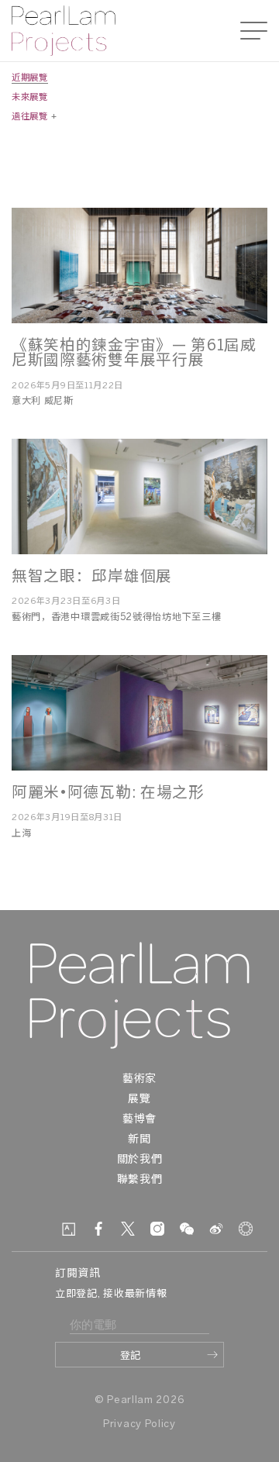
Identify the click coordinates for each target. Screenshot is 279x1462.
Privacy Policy (139, 1424)
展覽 (139, 1100)
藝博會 (139, 1120)
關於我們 (140, 1160)
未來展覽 (30, 98)
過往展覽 (30, 117)
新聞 (139, 1140)
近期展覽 (30, 78)
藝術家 (139, 1079)
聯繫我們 (140, 1180)
